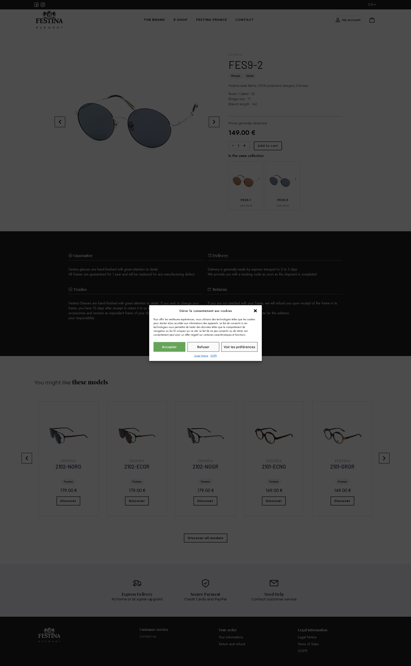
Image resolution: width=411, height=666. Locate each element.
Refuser (203, 347)
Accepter (169, 347)
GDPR (213, 356)
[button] (255, 311)
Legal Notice (201, 356)
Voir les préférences (239, 347)
